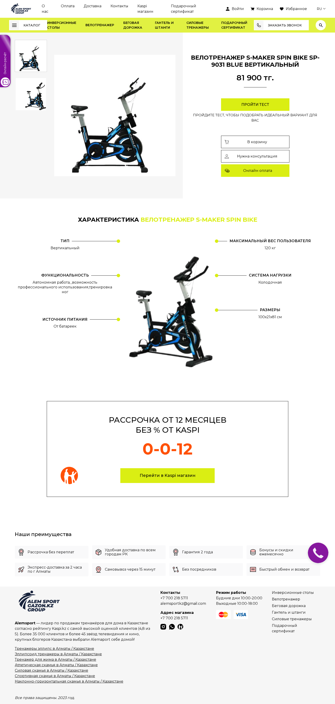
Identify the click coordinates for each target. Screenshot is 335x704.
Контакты (119, 6)
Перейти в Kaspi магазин (168, 475)
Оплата (68, 6)
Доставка (92, 6)
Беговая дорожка (132, 25)
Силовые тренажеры (197, 25)
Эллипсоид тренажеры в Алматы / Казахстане (58, 654)
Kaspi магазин (145, 9)
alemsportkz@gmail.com (183, 603)
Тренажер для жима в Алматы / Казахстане (55, 659)
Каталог (31, 25)
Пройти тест (255, 104)
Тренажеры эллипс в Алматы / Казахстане (54, 648)
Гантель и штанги (164, 25)
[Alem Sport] (21, 9)
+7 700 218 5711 (174, 598)
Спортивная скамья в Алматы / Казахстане (55, 676)
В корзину (257, 142)
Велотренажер (99, 25)
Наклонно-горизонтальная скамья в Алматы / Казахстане (69, 681)
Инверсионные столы (61, 25)
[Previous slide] (63, 115)
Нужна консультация (257, 156)
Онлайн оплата (257, 170)
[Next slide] (166, 115)
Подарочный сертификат (183, 9)
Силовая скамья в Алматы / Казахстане (51, 670)
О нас (45, 9)
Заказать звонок (285, 25)
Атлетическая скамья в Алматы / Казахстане (56, 665)
